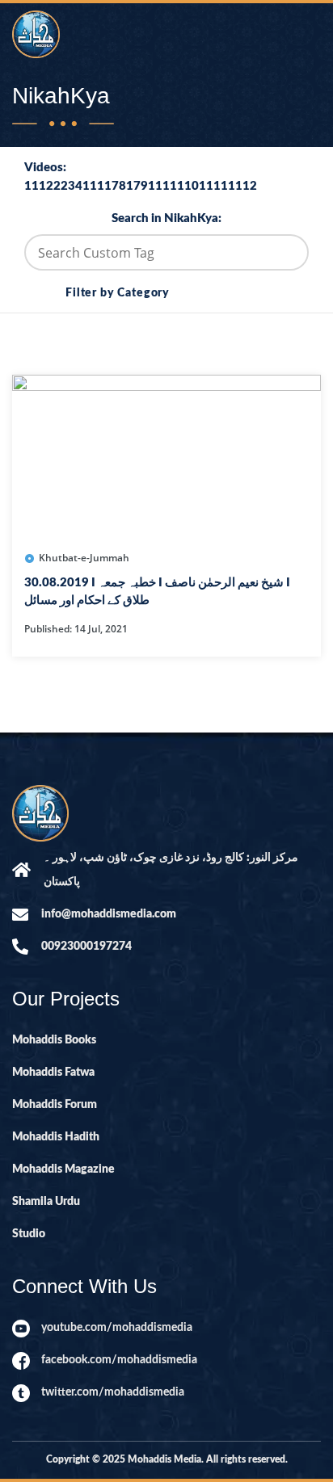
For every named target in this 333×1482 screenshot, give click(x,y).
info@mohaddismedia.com (108, 914)
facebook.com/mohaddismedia (119, 1360)
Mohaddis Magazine (63, 1169)
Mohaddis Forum (54, 1104)
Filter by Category (117, 293)
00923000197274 (86, 946)
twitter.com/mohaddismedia (112, 1392)
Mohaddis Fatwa (53, 1072)
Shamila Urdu (46, 1201)
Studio (28, 1234)
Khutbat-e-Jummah (84, 558)
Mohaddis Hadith (55, 1137)
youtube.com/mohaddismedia (116, 1327)
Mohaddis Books (54, 1040)
